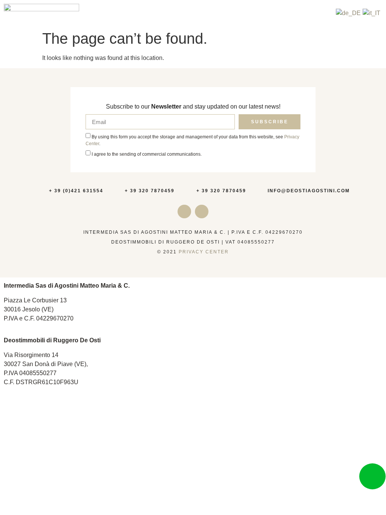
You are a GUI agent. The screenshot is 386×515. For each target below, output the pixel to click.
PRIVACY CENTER (204, 251)
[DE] (348, 13)
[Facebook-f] (201, 211)
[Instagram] (184, 211)
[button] (326, 13)
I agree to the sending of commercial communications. (147, 154)
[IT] (371, 13)
